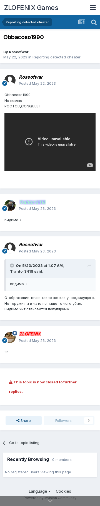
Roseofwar (19, 52)
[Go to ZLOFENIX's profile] (10, 337)
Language (38, 491)
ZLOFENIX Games (31, 8)
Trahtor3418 (21, 271)
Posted (37, 83)
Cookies (63, 491)
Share (25, 420)
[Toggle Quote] (12, 265)
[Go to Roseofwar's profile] (10, 80)
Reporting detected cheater (56, 57)
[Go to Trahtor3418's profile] (10, 205)
